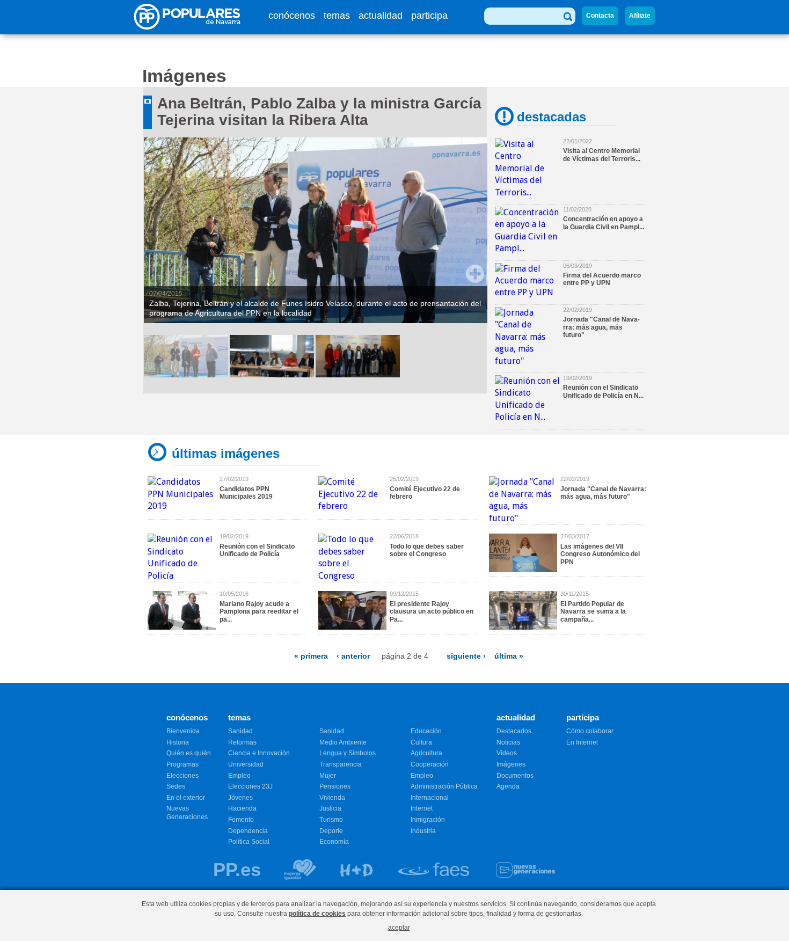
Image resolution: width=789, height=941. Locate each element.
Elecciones (182, 775)
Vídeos (506, 753)
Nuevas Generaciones (187, 813)
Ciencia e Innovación (259, 753)
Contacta (600, 15)
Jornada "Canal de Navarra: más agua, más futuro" (601, 327)
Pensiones (334, 786)
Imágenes (510, 764)
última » (508, 656)
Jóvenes (240, 797)
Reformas (242, 742)
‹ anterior (353, 656)
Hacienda (242, 808)
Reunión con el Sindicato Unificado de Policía (257, 550)
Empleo (239, 775)
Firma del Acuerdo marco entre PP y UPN (602, 279)
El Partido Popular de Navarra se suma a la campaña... (593, 611)
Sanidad (240, 731)
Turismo (331, 819)
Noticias (508, 742)
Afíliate (640, 15)
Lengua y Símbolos (347, 753)
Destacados (513, 731)
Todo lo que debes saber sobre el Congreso (427, 550)
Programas (182, 764)
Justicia (330, 808)
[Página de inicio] (191, 26)
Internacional (430, 797)
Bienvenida (183, 731)
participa (429, 15)
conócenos (291, 15)
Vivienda (332, 797)
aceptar (399, 927)
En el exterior (185, 797)
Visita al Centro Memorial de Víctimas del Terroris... (601, 154)
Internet (422, 808)
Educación (426, 731)
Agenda (508, 786)
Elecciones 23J (250, 786)
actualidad (381, 15)
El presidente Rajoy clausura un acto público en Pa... (431, 611)
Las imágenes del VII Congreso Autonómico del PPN (600, 554)
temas (337, 15)
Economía (334, 841)
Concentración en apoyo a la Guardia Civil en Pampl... (603, 222)
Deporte (331, 831)
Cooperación (430, 764)
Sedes (175, 786)
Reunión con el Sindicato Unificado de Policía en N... (603, 391)
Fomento (241, 819)
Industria (423, 831)
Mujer (327, 775)
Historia (177, 742)
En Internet (582, 742)
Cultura (421, 742)
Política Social (248, 841)
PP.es (237, 869)
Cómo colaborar (589, 731)
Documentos (515, 775)
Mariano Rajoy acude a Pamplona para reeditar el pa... (259, 611)
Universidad (246, 764)
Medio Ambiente (343, 742)
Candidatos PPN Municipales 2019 (246, 492)
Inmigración (428, 819)
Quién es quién (188, 753)
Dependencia (248, 831)
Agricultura (426, 753)
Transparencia (340, 764)
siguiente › (466, 656)
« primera (311, 656)
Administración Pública (444, 786)
